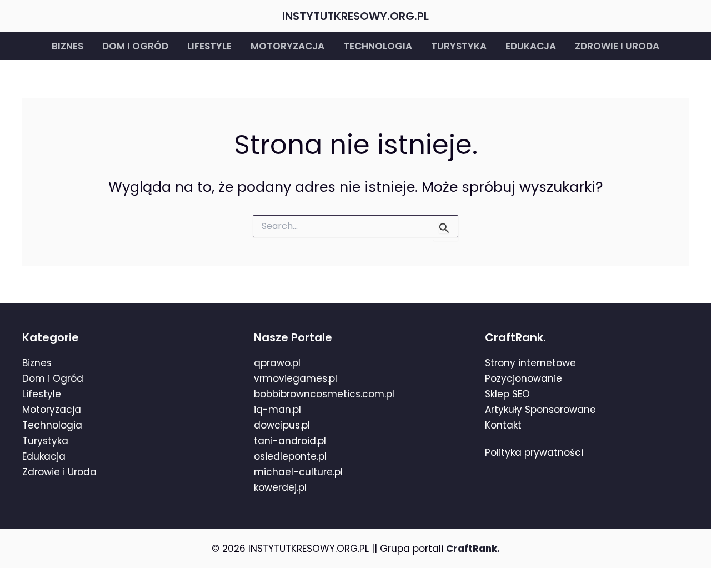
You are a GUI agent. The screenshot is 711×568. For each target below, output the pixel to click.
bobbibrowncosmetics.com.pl (324, 394)
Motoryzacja (287, 46)
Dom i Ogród (52, 378)
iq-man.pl (277, 409)
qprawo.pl (277, 363)
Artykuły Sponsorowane (540, 409)
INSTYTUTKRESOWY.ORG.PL (355, 16)
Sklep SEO (507, 394)
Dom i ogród (135, 46)
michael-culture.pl (298, 472)
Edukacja (530, 46)
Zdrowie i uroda (617, 46)
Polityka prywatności (534, 452)
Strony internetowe (530, 363)
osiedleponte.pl (290, 456)
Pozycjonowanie (523, 378)
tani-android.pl (290, 440)
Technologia (377, 46)
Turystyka (459, 46)
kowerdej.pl (280, 487)
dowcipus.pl (282, 425)
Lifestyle (209, 46)
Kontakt (503, 425)
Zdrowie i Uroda (59, 472)
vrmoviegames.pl (295, 378)
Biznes (67, 46)
